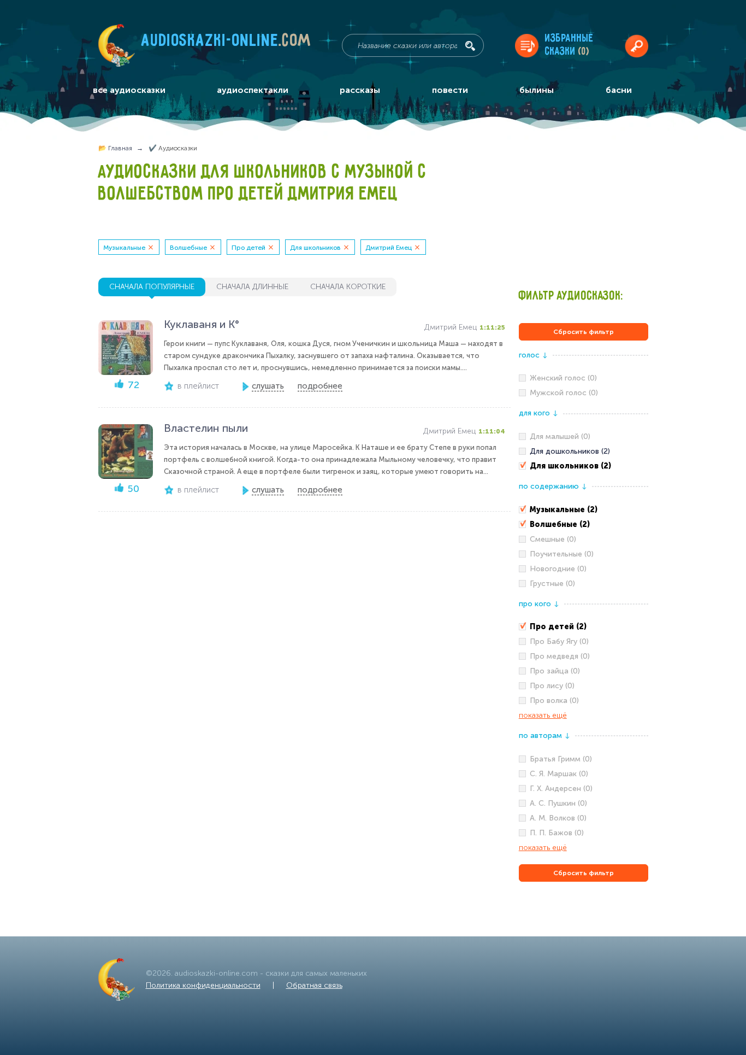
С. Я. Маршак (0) (559, 773)
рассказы (360, 90)
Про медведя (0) (560, 656)
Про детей (248, 247)
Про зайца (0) (555, 671)
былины (536, 90)
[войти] (636, 45)
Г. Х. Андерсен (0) (561, 788)
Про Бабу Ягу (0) (559, 641)
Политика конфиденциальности (203, 985)
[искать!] (470, 45)
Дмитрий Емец (388, 247)
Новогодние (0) (558, 568)
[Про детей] (583, 627)
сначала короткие (348, 286)
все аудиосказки (129, 90)
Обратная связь (314, 985)
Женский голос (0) (563, 378)
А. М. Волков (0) (558, 818)
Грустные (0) (552, 583)
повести (450, 90)
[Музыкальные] (583, 510)
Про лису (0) (552, 685)
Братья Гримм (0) (561, 759)
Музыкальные (124, 247)
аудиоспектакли (252, 90)
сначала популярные (151, 286)
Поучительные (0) (562, 554)
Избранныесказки (569, 45)
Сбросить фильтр (583, 332)
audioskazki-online (226, 43)
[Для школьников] (583, 466)
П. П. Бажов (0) (557, 832)
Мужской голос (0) (564, 392)
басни (619, 90)
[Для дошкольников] (583, 451)
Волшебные (188, 247)
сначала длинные (252, 286)
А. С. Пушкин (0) (558, 803)
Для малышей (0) (560, 436)
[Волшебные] (583, 524)
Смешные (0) (553, 539)
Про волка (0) (554, 700)
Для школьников (315, 247)
